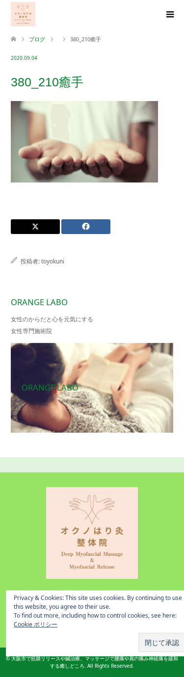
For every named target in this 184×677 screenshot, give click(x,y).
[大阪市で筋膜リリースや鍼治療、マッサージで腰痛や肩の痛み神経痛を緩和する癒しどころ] (23, 14)
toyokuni (52, 261)
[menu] (169, 14)
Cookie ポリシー (35, 624)
